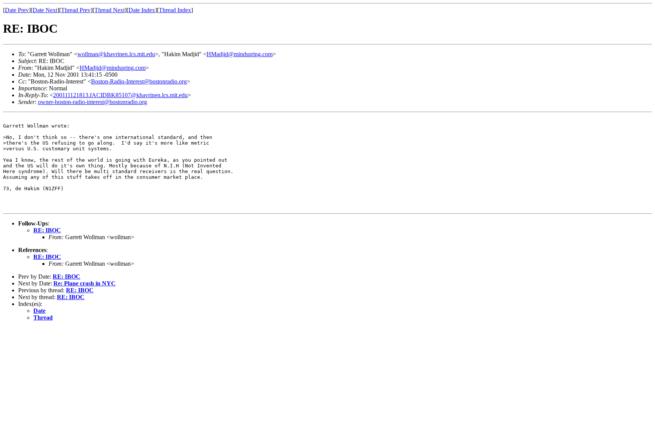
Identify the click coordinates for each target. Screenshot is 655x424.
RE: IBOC (47, 230)
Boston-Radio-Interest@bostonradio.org (139, 81)
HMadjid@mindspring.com (240, 54)
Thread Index (175, 10)
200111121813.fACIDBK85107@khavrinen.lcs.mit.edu (120, 95)
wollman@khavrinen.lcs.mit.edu (116, 54)
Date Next (45, 10)
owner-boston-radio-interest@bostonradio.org (92, 102)
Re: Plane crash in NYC (84, 283)
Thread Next (109, 10)
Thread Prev (76, 10)
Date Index (141, 10)
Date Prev (17, 10)
